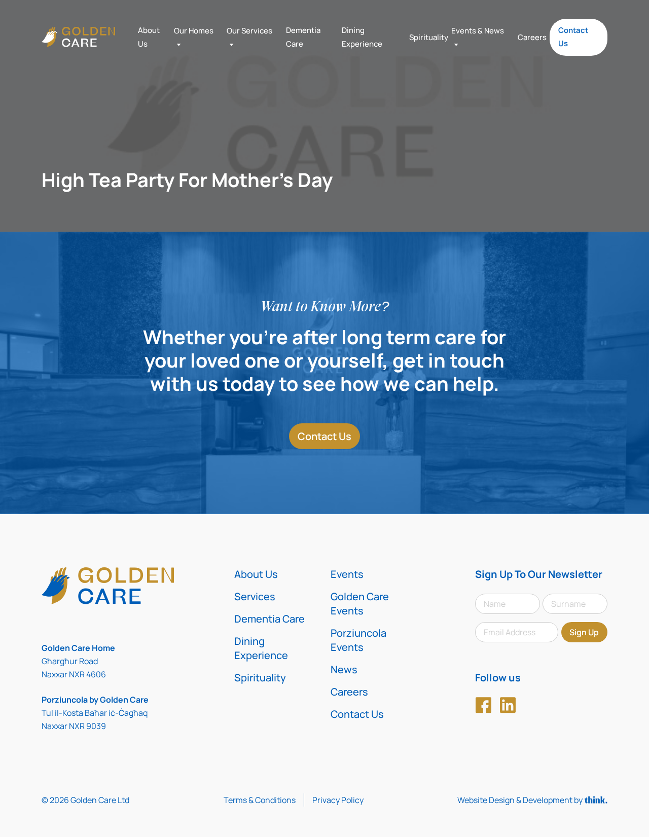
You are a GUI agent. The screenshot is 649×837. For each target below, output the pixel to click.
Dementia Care (269, 619)
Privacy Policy (338, 800)
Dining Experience (261, 648)
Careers (532, 37)
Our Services (249, 30)
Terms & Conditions (260, 800)
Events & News (477, 30)
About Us (256, 574)
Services (254, 596)
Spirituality (428, 37)
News (344, 669)
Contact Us (573, 37)
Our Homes (193, 30)
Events (347, 574)
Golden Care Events (360, 603)
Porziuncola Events (358, 640)
